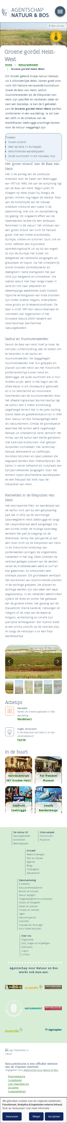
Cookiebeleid (15, 1080)
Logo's (24, 950)
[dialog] (33, 1110)
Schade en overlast (29, 910)
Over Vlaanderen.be (18, 1084)
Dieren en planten (28, 906)
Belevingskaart (21, 843)
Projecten (45, 839)
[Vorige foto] (9, 661)
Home (8, 65)
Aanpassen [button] (12, 1116)
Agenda (31, 861)
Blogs (30, 865)
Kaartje (21, 739)
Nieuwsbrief (33, 873)
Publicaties (27, 947)
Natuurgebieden (28, 65)
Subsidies (24, 921)
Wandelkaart (24, 719)
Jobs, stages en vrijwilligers (35, 943)
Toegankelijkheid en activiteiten (35, 899)
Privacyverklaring (16, 1076)
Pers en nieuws (35, 858)
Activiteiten (19, 839)
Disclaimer (13, 1087)
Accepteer (54, 1116)
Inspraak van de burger (31, 925)
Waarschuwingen (36, 854)
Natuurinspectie (27, 917)
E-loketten (24, 883)
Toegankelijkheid (17, 1091)
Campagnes (33, 869)
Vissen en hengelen (29, 902)
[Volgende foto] (58, 661)
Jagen (22, 913)
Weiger (36, 1116)
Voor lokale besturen (30, 928)
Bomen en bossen (28, 891)
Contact (25, 954)
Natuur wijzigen (27, 895)
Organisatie (27, 939)
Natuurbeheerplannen (30, 887)
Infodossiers (46, 836)
